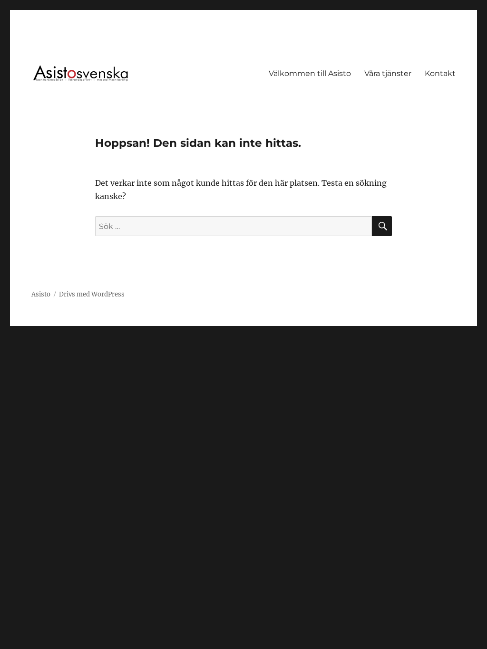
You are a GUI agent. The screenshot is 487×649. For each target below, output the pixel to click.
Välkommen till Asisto (310, 73)
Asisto (40, 294)
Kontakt (440, 73)
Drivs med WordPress (92, 294)
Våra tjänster (387, 73)
